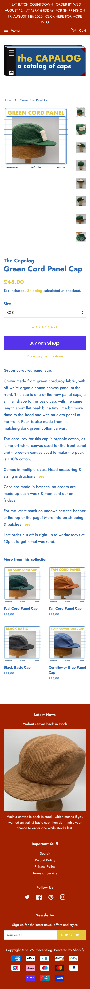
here (40, 476)
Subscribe (71, 934)
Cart (82, 30)
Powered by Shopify (69, 950)
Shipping (34, 290)
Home (8, 100)
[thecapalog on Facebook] (39, 898)
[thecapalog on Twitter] (27, 898)
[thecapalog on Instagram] (63, 898)
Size (7, 304)
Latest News (45, 714)
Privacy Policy (45, 866)
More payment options (45, 356)
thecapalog (44, 950)
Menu (15, 30)
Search (45, 853)
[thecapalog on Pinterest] (51, 898)
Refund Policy (45, 860)
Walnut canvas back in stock (45, 723)
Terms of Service (45, 873)
